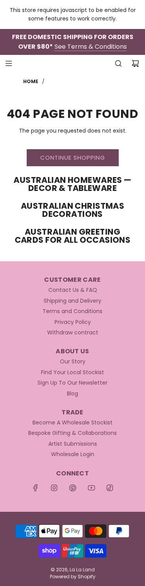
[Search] (118, 63)
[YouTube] (91, 487)
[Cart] (135, 63)
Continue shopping (72, 157)
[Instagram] (54, 487)
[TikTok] (109, 487)
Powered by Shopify (73, 576)
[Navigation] (8, 63)
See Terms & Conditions (91, 46)
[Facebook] (35, 487)
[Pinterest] (72, 487)
